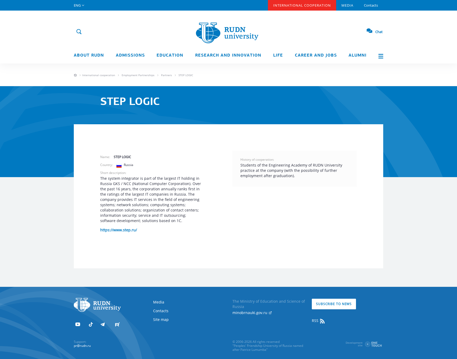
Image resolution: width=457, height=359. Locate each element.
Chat (379, 31)
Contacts (371, 5)
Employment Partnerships (138, 75)
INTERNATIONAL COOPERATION (302, 5)
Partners (166, 75)
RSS (315, 320)
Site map (161, 319)
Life (278, 55)
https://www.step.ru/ (118, 229)
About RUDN (89, 55)
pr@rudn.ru (82, 345)
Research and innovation (228, 55)
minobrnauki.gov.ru (250, 312)
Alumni (358, 55)
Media (347, 5)
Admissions (130, 55)
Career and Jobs (316, 55)
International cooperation (98, 75)
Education (170, 55)
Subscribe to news (334, 304)
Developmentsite (354, 344)
